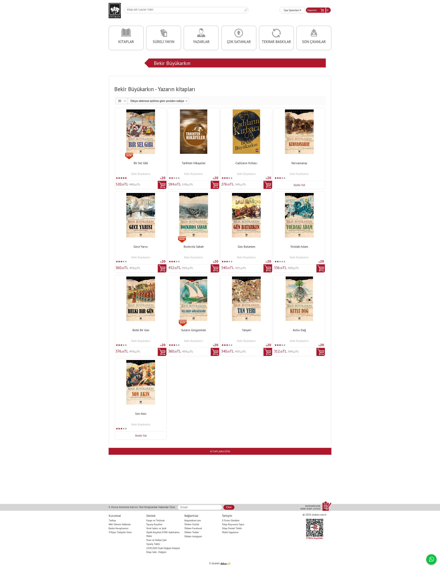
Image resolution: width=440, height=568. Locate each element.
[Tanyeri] (246, 278)
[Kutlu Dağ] (299, 278)
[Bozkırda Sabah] (193, 195)
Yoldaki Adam (299, 247)
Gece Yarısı (141, 247)
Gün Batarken (246, 247)
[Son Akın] (140, 362)
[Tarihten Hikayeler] (193, 111)
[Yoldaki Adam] (299, 195)
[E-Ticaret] (225, 563)
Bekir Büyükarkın (172, 63)
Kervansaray (299, 163)
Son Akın (140, 414)
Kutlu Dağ (299, 330)
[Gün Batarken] (246, 195)
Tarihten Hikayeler (194, 163)
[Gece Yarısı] (140, 195)
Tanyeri (246, 330)
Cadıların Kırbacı (246, 163)
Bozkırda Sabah (194, 247)
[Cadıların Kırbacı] (246, 111)
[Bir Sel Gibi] (140, 111)
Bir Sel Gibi (141, 163)
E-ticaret (214, 563)
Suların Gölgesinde (193, 330)
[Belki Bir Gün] (140, 278)
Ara (245, 10)
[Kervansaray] (299, 111)
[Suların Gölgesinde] (193, 278)
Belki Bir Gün (140, 330)
